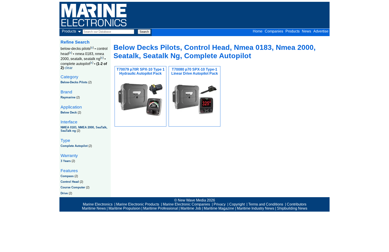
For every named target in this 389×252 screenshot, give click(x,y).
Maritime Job (191, 208)
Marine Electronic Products (137, 204)
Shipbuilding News (292, 208)
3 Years (66, 161)
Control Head (70, 181)
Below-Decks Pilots (74, 82)
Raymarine (68, 97)
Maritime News (94, 208)
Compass (67, 176)
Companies (274, 31)
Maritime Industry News (255, 208)
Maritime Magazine (219, 208)
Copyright (237, 204)
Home (257, 31)
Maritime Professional (160, 208)
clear (68, 68)
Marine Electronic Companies (186, 204)
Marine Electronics (98, 204)
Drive (64, 193)
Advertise (320, 31)
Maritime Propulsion (124, 208)
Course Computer (73, 187)
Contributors (296, 204)
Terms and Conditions (265, 204)
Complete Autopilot (74, 146)
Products (292, 31)
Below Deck (69, 112)
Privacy (220, 204)
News (306, 31)
